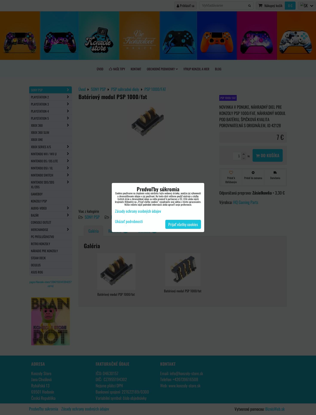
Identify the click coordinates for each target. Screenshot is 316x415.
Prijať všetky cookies (183, 224)
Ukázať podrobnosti (129, 221)
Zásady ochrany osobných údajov (138, 211)
